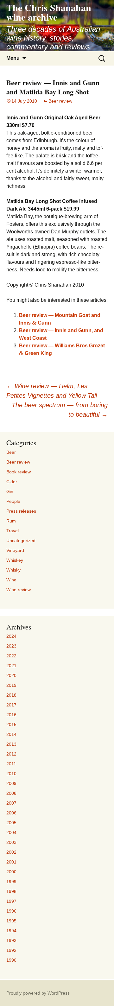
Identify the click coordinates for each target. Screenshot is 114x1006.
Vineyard (15, 550)
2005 (11, 822)
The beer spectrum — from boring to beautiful (60, 410)
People (13, 501)
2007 (11, 803)
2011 (11, 763)
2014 (11, 734)
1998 (11, 891)
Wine (11, 579)
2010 (11, 773)
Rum (11, 520)
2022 (11, 655)
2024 (11, 636)
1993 (11, 940)
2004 (11, 832)
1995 (11, 920)
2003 (11, 842)
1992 (11, 950)
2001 (11, 861)
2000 (11, 871)
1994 (11, 930)
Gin (9, 491)
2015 (11, 724)
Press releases (21, 511)
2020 (11, 675)
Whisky (13, 570)
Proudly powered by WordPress (38, 993)
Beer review (60, 101)
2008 (11, 793)
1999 (11, 881)
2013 (11, 744)
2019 (11, 685)
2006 (11, 812)
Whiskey (14, 560)
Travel (12, 530)
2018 (11, 695)
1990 (11, 960)
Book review (18, 471)
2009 (11, 783)
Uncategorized (20, 540)
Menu (13, 58)
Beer (11, 452)
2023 (11, 646)
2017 (11, 704)
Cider (11, 481)
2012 (11, 753)
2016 (11, 714)
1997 (11, 901)
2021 (11, 665)
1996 (11, 911)
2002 (11, 852)
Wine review (18, 589)
